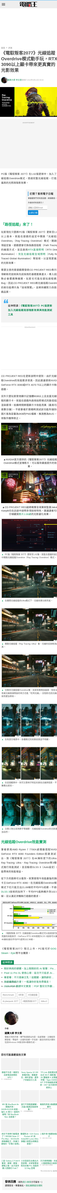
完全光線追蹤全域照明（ (33, 254)
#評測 (21, 995)
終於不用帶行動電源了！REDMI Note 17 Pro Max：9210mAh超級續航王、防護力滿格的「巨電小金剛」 (10, 1139)
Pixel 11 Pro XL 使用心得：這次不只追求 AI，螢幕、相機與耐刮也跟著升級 (29, 973)
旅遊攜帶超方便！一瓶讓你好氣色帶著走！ (27, 981)
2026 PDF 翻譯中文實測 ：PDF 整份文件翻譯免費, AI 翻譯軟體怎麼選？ (29, 986)
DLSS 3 (5, 891)
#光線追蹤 (32, 995)
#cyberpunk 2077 (10, 1001)
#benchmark (8, 995)
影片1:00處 (25, 514)
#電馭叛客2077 (30, 1001)
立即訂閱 (33, 213)
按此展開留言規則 (34, 1185)
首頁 (3, 48)
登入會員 (27, 1182)
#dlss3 (44, 1001)
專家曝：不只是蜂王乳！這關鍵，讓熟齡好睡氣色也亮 (29, 977)
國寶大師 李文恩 (15, 80)
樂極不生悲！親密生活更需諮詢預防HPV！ (10, 1074)
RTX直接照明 (36, 249)
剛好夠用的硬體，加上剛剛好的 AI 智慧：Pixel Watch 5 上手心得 (29, 968)
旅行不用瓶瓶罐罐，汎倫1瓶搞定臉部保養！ (29, 1106)
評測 (10, 48)
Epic (13, 953)
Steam (4, 953)
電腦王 (28, 4)
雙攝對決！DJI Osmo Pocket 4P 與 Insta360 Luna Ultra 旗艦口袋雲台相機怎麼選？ (29, 1139)
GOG (53, 948)
